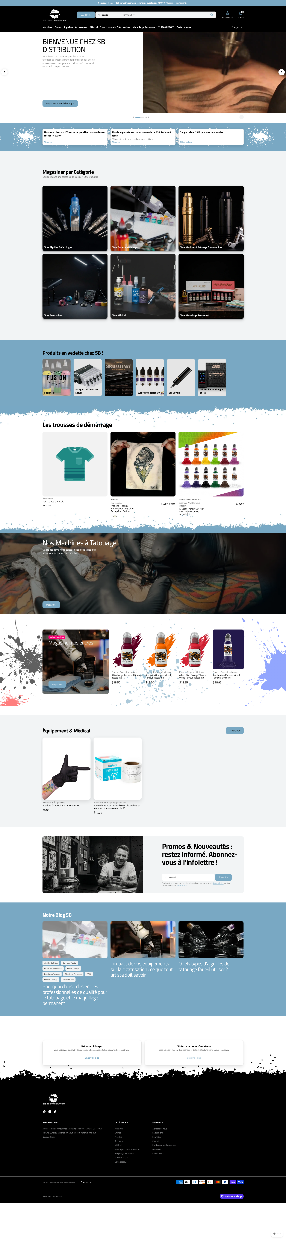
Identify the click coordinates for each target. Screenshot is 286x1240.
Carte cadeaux (121, 1161)
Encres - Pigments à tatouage (125, 672)
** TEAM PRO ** (122, 1157)
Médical (118, 1145)
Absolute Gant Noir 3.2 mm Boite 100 (61, 805)
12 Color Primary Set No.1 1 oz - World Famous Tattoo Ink (191, 511)
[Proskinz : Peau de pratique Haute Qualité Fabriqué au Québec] (143, 508)
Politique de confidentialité (52, 1196)
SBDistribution (53, 1182)
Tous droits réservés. (67, 1182)
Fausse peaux (116, 502)
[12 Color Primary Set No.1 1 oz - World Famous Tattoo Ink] (211, 506)
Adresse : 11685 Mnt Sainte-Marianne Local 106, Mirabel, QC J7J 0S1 (72, 1128)
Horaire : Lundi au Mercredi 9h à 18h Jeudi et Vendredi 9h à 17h (69, 1132)
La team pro (157, 1132)
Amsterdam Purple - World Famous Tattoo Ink (226, 676)
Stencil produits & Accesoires (127, 1149)
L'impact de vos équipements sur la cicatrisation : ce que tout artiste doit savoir (141, 969)
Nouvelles (156, 1149)
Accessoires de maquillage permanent (110, 802)
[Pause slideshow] (241, 117)
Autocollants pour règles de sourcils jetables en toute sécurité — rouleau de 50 (117, 807)
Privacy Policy (218, 883)
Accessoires (120, 1141)
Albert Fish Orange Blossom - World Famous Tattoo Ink (194, 676)
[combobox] (168, 15)
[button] (227, 15)
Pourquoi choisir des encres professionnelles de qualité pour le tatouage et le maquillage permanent (74, 994)
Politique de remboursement (164, 1145)
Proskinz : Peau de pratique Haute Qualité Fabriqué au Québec (121, 508)
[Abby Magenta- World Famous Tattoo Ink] (127, 677)
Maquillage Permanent (124, 1153)
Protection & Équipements (53, 802)
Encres (118, 1132)
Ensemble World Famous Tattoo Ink (189, 504)
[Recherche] (211, 15)
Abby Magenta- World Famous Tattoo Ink (127, 676)
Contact (155, 1141)
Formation (156, 1136)
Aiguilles (118, 1136)
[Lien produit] (143, 464)
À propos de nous (159, 1128)
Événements (157, 1153)
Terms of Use (181, 885)
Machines (119, 1128)
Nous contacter (49, 1136)
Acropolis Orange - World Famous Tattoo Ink (158, 676)
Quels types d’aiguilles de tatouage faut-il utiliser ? (204, 966)
